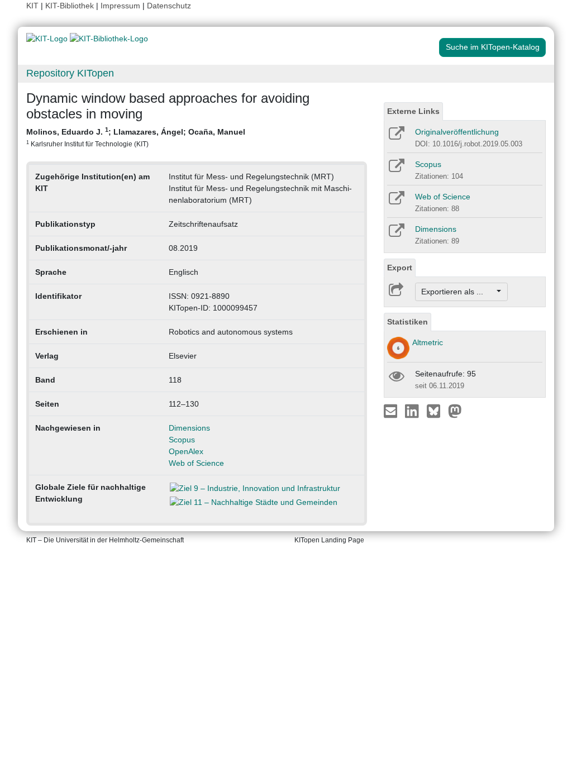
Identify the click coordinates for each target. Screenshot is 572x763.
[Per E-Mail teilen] (392, 410)
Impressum (120, 5)
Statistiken (407, 321)
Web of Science (196, 463)
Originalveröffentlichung (457, 131)
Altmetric (427, 342)
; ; (135, 136)
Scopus (182, 439)
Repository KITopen (70, 73)
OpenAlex (186, 451)
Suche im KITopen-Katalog (493, 46)
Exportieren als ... (457, 291)
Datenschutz (169, 5)
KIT (32, 5)
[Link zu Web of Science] (395, 201)
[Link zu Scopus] (395, 169)
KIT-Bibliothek (70, 5)
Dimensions (189, 427)
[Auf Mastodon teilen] (455, 410)
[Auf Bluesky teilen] (436, 410)
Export (399, 267)
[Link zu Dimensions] (395, 234)
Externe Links (413, 111)
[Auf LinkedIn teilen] (413, 410)
